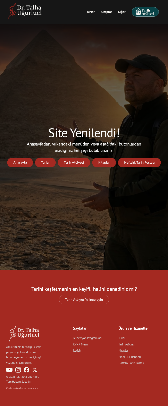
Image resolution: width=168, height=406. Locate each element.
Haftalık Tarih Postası (131, 363)
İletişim (77, 350)
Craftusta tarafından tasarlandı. (22, 388)
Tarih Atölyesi (126, 344)
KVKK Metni (81, 344)
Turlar (90, 12)
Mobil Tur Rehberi (129, 357)
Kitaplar (106, 12)
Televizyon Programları (87, 338)
